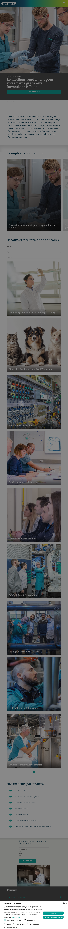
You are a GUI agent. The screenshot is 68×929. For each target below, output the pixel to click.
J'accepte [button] (53, 913)
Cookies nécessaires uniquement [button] (54, 917)
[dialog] (34, 915)
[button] (23, 927)
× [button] (66, 903)
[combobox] (64, 903)
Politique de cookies (16, 917)
